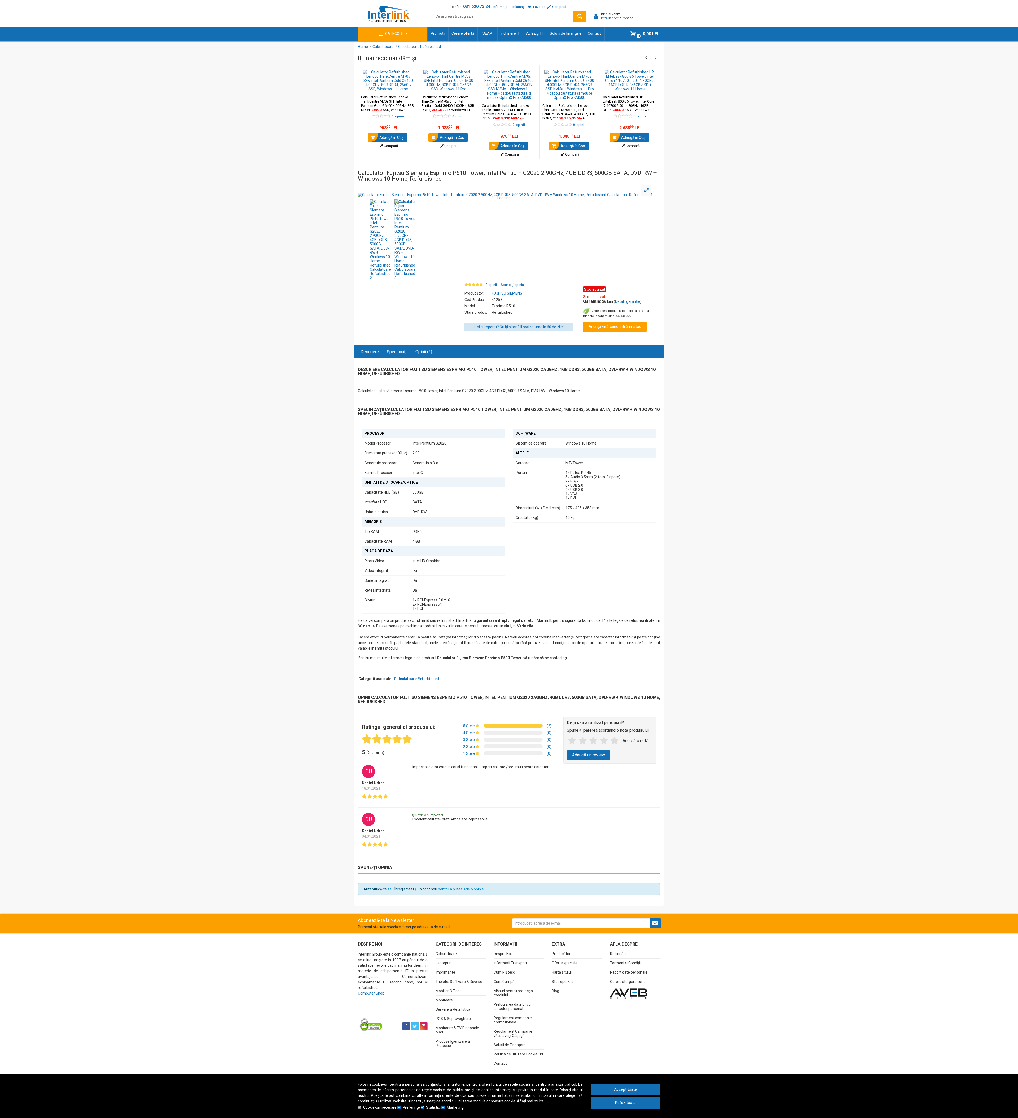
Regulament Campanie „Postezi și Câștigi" (513, 1033)
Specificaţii (397, 351)
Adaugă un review (588, 754)
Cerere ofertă (462, 33)
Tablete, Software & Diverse (459, 981)
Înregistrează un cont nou (415, 889)
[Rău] (582, 741)
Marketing (455, 1107)
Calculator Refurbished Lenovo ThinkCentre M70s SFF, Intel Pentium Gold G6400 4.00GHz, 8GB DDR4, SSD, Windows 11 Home (387, 105)
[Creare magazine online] (628, 993)
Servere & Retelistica (453, 1009)
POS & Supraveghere (453, 1019)
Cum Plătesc (504, 972)
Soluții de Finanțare (510, 1045)
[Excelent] (614, 741)
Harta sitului (562, 972)
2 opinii (491, 284)
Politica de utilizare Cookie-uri (518, 1054)
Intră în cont (610, 18)
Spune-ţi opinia (512, 284)
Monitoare (444, 1000)
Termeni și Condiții (625, 963)
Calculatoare (446, 954)
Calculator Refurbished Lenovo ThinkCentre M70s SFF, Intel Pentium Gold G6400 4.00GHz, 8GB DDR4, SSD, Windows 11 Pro (448, 105)
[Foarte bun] (604, 741)
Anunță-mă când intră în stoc (615, 326)
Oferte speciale (564, 963)
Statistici (433, 1107)
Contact (594, 33)
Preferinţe (411, 1107)
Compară (390, 146)
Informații (500, 7)
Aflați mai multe (530, 1101)
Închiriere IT (510, 33)
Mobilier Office (447, 991)
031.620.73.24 (476, 6)
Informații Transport (510, 963)
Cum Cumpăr (505, 981)
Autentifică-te (375, 889)
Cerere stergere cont (627, 981)
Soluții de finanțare (565, 33)
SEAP (487, 33)
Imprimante (445, 972)
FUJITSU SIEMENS (507, 293)
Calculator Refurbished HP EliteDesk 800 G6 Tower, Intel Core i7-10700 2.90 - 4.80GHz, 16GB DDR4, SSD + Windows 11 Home (628, 105)
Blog (555, 991)
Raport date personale (628, 972)
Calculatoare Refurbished (416, 679)
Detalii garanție (627, 301)
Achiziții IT (534, 33)
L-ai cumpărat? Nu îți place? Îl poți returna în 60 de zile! (519, 327)
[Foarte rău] (572, 741)
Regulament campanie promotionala (513, 1020)
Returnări (618, 954)
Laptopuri (443, 963)
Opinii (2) (423, 351)
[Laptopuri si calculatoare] (391, 1013)
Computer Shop (371, 993)
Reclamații (517, 7)
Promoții (438, 33)
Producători (561, 954)
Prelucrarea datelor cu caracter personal (512, 1006)
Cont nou (628, 18)
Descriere (370, 351)
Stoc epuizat (562, 981)
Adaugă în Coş (391, 137)
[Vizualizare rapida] (407, 86)
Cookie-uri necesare (380, 1107)
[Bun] (593, 741)
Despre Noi (503, 954)
